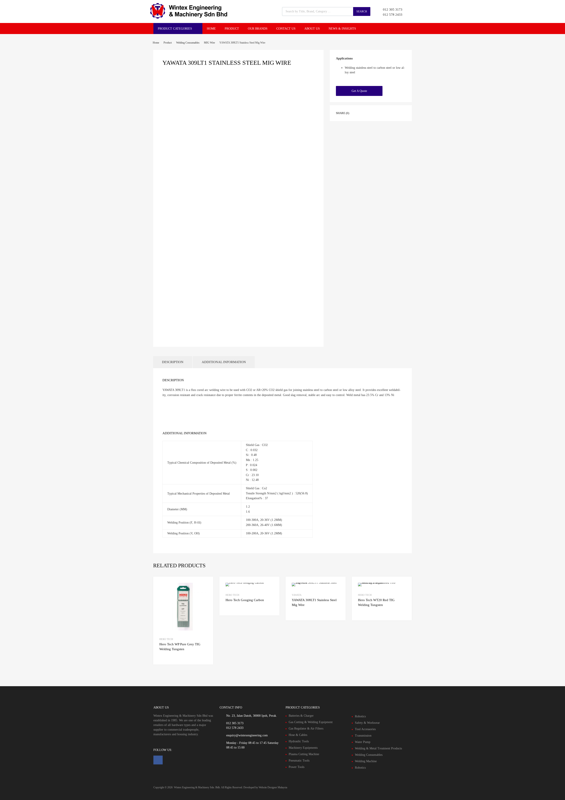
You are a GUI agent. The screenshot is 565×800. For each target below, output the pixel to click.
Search (361, 11)
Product (232, 28)
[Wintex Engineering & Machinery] (188, 17)
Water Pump (362, 742)
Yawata (296, 595)
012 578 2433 (392, 14)
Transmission (363, 735)
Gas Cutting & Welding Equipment (311, 722)
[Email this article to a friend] (398, 113)
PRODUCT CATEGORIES (175, 28)
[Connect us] (158, 760)
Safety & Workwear (367, 722)
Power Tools (296, 767)
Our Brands (257, 28)
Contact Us (286, 28)
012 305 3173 (392, 9)
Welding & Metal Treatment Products (378, 748)
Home (211, 28)
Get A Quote (359, 91)
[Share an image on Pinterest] (382, 113)
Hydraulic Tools (299, 741)
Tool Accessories (365, 729)
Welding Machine (366, 761)
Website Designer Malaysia (273, 787)
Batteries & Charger (301, 715)
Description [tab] (172, 362)
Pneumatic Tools (299, 760)
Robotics (360, 716)
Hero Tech (166, 639)
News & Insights (342, 28)
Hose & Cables (298, 735)
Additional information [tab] (224, 362)
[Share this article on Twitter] (366, 113)
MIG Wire (209, 42)
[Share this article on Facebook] (359, 113)
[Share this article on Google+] (374, 113)
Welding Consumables (188, 42)
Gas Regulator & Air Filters (306, 728)
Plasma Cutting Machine (304, 754)
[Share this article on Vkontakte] (390, 113)
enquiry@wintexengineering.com (247, 735)
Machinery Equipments (303, 747)
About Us (312, 28)
